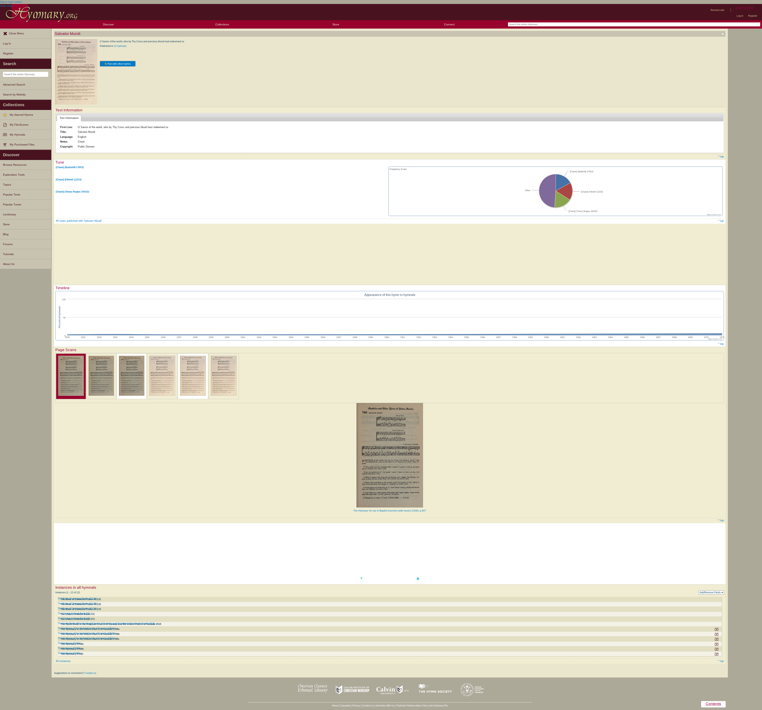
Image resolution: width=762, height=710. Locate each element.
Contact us (90, 673)
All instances (63, 661)
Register (752, 15)
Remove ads (717, 10)
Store (335, 24)
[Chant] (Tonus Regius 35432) (72, 191)
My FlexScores (19, 124)
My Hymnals (17, 134)
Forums (8, 244)
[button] (417, 578)
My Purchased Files (22, 144)
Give (425, 705)
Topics (7, 184)
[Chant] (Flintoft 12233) (69, 179)
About (335, 705)
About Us (8, 264)
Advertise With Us (384, 705)
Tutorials (8, 254)
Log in (740, 15)
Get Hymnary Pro (438, 705)
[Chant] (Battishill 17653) (70, 167)
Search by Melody (14, 94)
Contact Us (368, 705)
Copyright (345, 705)
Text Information (69, 118)
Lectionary (9, 214)
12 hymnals (120, 46)
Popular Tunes (12, 204)
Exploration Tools (14, 174)
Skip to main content (11, 2)
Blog (6, 234)
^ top (721, 156)
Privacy (356, 705)
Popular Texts (11, 194)
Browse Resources (15, 164)
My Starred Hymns (21, 114)
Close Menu (16, 33)
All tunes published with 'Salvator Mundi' (79, 220)
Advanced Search (14, 84)
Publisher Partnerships (408, 705)
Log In (7, 43)
